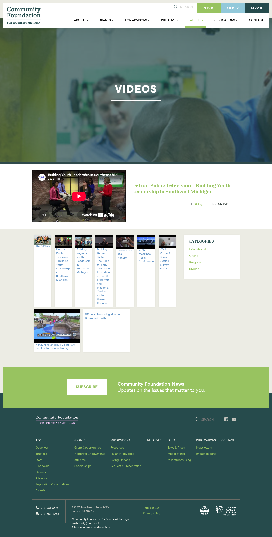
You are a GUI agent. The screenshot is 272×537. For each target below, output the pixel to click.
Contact (256, 20)
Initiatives (169, 20)
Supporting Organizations (52, 484)
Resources (117, 448)
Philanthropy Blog (122, 454)
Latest (193, 20)
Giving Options (120, 460)
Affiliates (41, 478)
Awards (40, 490)
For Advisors (136, 20)
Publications (224, 20)
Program (195, 262)
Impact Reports (206, 454)
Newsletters (204, 448)
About (79, 20)
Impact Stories (176, 454)
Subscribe (87, 387)
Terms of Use (151, 508)
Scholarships (82, 466)
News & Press (176, 448)
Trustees (41, 454)
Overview (42, 448)
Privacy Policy (151, 513)
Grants (105, 20)
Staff (39, 460)
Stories (194, 269)
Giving (198, 204)
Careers (41, 472)
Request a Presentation (125, 466)
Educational (197, 249)
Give (209, 8)
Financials (42, 466)
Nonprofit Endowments (89, 454)
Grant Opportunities (87, 448)
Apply (232, 8)
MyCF (257, 8)
